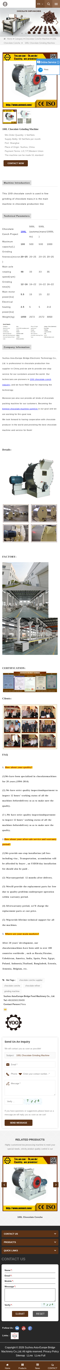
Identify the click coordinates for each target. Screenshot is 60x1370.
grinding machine (11, 991)
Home (9, 39)
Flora (45, 69)
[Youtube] (23, 1328)
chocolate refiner (32, 986)
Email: (8, 1275)
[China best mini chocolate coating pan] (30, 22)
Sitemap (20, 1355)
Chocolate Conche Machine (37, 39)
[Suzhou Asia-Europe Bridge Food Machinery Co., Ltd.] (5, 4)
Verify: (8, 1305)
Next (55, 1184)
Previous (4, 1184)
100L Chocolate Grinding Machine (32, 1055)
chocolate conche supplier (30, 980)
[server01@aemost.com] (5, 1009)
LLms (30, 1355)
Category (19, 39)
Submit (20, 1314)
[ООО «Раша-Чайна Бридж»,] (17, 1328)
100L (23, 231)
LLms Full (40, 1355)
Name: (8, 1270)
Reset (40, 1314)
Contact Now (16, 163)
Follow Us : (8, 1328)
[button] (22, 33)
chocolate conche (12, 986)
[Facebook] (30, 1328)
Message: (10, 1286)
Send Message (18, 1123)
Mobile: (9, 1281)
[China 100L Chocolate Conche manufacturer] (30, 1183)
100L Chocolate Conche (30, 1217)
